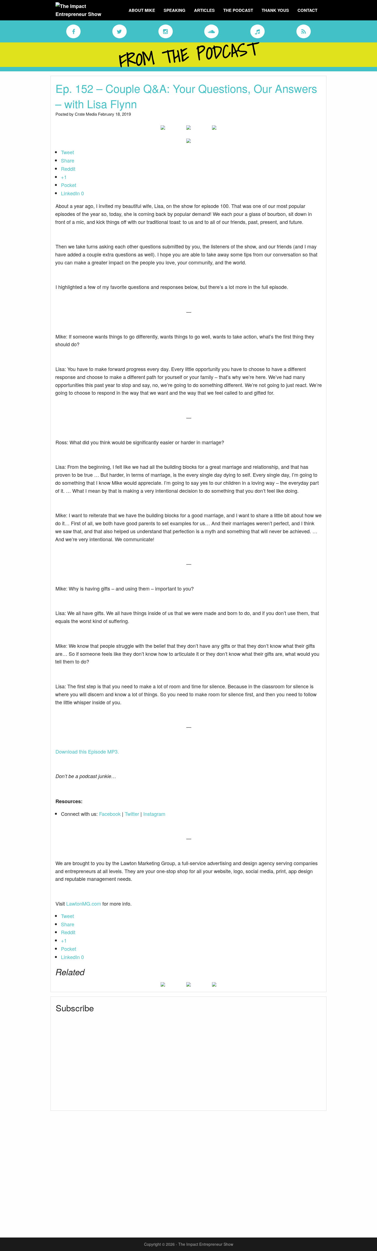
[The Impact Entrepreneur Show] (85, 9)
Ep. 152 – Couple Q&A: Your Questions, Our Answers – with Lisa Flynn (186, 95)
